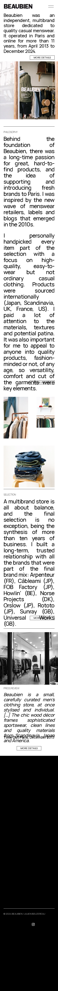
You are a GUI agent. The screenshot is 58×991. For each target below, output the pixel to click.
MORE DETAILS (42, 57)
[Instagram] (33, 924)
